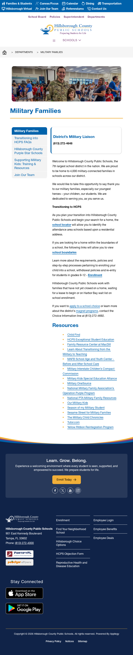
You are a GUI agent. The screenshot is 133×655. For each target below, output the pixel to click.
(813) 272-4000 (24, 543)
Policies (55, 16)
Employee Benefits (105, 529)
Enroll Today (64, 479)
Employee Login (104, 520)
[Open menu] (54, 40)
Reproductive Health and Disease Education (71, 564)
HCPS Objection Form (70, 553)
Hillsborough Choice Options (69, 543)
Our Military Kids (77, 402)
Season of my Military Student (86, 407)
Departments (96, 16)
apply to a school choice (85, 306)
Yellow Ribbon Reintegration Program (90, 427)
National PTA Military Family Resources (91, 398)
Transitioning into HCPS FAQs (26, 140)
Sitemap (82, 641)
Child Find (73, 334)
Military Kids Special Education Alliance (92, 378)
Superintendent (74, 16)
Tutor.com (73, 422)
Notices (69, 641)
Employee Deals (104, 538)
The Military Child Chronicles (85, 417)
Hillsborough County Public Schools (4, 52)
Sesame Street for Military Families (89, 412)
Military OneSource (79, 383)
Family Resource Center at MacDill (89, 344)
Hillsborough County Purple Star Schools (28, 151)
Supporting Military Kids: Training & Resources (27, 164)
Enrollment (63, 520)
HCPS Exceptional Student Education (90, 339)
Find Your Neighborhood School (71, 530)
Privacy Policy (53, 641)
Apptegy (114, 633)
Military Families (52, 52)
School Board (37, 16)
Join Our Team (24, 175)
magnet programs (87, 311)
